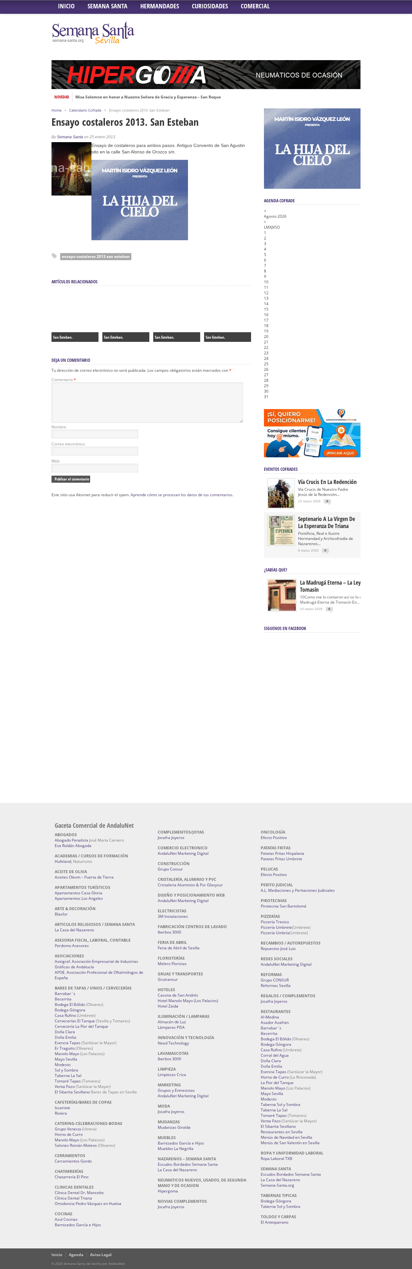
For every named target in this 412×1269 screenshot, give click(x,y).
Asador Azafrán (275, 1022)
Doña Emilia (65, 1037)
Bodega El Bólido (70, 1004)
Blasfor (61, 914)
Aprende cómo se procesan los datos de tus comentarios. (182, 495)
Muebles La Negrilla (175, 1148)
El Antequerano (274, 1222)
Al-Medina (270, 1017)
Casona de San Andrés (178, 995)
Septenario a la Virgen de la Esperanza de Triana (326, 522)
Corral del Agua (275, 1055)
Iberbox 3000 (169, 932)
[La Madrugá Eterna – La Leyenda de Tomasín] (282, 610)
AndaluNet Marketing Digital (183, 853)
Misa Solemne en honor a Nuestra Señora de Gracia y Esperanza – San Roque (148, 97)
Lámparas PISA (171, 1027)
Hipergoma (168, 1191)
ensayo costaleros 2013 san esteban (96, 256)
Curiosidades (210, 6)
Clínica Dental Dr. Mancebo (79, 1192)
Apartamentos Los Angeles (79, 898)
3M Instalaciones (173, 916)
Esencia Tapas (67, 1042)
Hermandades (159, 6)
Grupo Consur (170, 869)
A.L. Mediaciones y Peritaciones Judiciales (298, 890)
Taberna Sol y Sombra (280, 1104)
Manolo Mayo (67, 1053)
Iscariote (62, 1107)
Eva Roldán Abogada (73, 845)
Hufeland (63, 861)
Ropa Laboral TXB (276, 1158)
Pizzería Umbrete (276, 927)
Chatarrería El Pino (72, 1177)
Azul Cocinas (66, 1219)
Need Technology (173, 1043)
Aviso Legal (101, 1254)
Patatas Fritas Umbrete (281, 859)
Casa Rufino (65, 1015)
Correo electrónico (68, 444)
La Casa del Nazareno (74, 930)
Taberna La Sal (68, 1075)
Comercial (255, 6)
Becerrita (63, 999)
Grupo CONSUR (275, 980)
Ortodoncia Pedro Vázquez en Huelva (88, 1203)
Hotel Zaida (168, 1006)
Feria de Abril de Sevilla (179, 948)
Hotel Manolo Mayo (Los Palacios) (188, 1000)
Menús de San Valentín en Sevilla (290, 1143)
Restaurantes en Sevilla (282, 1132)
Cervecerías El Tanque (75, 1021)
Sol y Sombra (66, 1070)
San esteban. (164, 337)
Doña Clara (65, 1032)
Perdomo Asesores (72, 945)
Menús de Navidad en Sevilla (286, 1137)
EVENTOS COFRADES (281, 469)
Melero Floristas (172, 963)
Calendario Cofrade (85, 110)
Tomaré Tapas (68, 1081)
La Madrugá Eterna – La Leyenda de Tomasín (339, 586)
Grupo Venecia (68, 1129)
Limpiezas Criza (172, 1074)
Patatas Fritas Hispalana (282, 853)
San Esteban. (62, 337)
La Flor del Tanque (277, 1082)
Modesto (62, 1064)
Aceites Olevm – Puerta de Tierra (84, 877)
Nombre (59, 427)
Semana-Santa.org (277, 1185)
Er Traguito (65, 1048)
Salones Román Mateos (76, 1145)
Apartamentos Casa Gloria (78, 893)
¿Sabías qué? (275, 570)
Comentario (64, 379)
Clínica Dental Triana (73, 1198)
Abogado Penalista (71, 840)
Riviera (61, 1113)
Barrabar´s (65, 993)
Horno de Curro (69, 1134)
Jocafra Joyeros (171, 837)
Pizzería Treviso (275, 922)
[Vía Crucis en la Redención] (281, 506)
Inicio (66, 6)
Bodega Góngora (70, 1010)
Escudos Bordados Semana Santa (188, 1164)
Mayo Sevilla (66, 1059)
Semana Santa (107, 6)
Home (56, 110)
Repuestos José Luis (278, 948)
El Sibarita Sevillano (72, 1092)
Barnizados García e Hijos (78, 1225)
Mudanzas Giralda (174, 1127)
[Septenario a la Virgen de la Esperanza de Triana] (281, 543)
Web (56, 461)
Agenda (76, 1254)
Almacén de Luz (172, 1022)
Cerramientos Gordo (73, 1161)
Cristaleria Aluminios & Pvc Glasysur (190, 885)
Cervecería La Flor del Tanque (81, 1026)
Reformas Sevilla (276, 985)
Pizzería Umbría (275, 933)
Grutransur (168, 979)
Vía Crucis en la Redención (327, 481)
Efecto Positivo (274, 837)
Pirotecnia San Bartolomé (283, 906)
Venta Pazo (65, 1086)
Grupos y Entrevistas (176, 1090)
